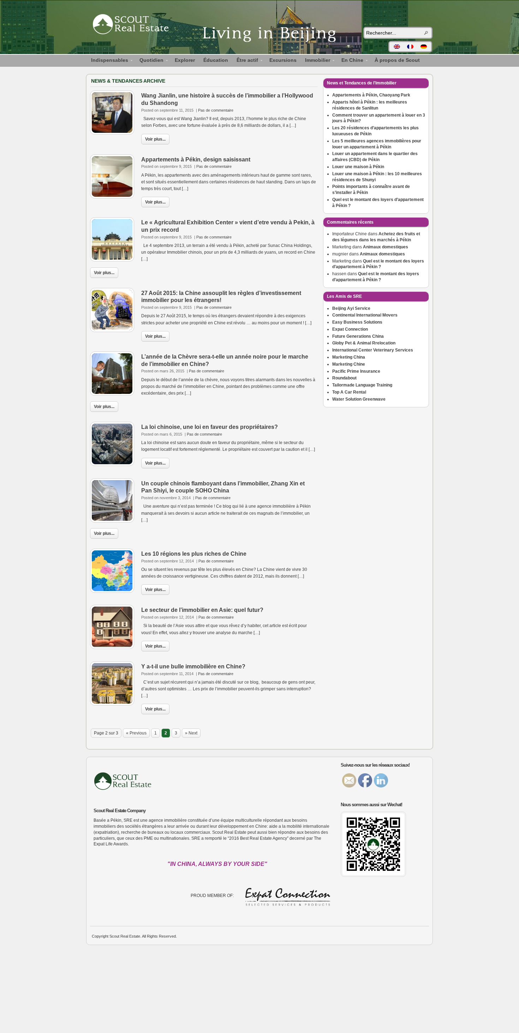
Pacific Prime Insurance (356, 371)
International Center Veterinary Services (372, 350)
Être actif (245, 61)
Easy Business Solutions (357, 322)
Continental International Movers (365, 315)
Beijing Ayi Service (351, 308)
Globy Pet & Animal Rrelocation (363, 343)
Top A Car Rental (349, 392)
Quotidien (149, 61)
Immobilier (315, 61)
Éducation (215, 60)
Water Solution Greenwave (359, 399)
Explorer (185, 60)
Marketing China (348, 357)
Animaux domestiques (385, 246)
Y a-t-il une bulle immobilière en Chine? (193, 666)
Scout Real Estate (134, 25)
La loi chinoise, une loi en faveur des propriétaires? (209, 427)
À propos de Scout (397, 60)
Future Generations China (358, 336)
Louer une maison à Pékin (358, 166)
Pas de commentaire (215, 110)
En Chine (350, 61)
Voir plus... (155, 139)
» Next (191, 733)
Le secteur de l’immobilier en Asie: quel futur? (202, 610)
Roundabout (344, 378)
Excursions (283, 60)
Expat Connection (350, 329)
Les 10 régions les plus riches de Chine (193, 554)
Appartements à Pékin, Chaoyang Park (371, 95)
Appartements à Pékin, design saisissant (195, 160)
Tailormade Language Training (362, 385)
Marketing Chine (348, 364)
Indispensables (107, 61)
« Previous (136, 733)
